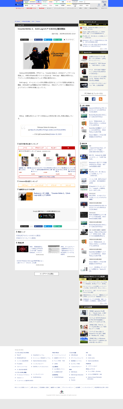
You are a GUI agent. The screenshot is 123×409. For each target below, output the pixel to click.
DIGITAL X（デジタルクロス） (41, 366)
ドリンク (54, 185)
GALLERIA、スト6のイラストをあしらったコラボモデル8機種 (97, 197)
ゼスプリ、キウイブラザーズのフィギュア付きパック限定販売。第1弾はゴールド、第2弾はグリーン (95, 283)
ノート (25, 148)
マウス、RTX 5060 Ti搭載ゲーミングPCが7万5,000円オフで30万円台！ (97, 71)
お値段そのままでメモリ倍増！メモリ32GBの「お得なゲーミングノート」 (97, 58)
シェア (39, 39)
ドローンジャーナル (22, 366)
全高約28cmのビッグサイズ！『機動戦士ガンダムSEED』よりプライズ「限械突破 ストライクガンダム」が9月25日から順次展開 (95, 296)
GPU (80, 8)
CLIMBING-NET (58, 372)
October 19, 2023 (56, 134)
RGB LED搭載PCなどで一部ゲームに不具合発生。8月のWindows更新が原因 (97, 216)
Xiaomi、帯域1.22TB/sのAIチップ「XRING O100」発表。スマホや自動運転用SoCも (98, 234)
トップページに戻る (47, 274)
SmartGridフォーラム (38, 355)
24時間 (90, 24)
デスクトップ (39, 148)
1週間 (97, 24)
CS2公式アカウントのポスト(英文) (28, 235)
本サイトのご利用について (22, 387)
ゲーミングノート (72, 8)
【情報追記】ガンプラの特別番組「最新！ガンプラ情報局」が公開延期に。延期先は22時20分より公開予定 (95, 301)
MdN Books (74, 372)
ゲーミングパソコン (59, 8)
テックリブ (72, 377)
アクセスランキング (90, 22)
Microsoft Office (94, 8)
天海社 (89, 355)
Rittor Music (55, 352)
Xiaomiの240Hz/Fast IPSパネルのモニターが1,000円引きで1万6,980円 (98, 110)
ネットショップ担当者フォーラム (41, 358)
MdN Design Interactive (77, 374)
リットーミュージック (60, 355)
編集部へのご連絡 (55, 387)
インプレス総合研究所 (22, 361)
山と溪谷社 (55, 366)
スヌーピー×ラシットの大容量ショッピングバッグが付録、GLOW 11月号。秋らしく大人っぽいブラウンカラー (95, 288)
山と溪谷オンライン (59, 369)
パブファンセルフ (92, 366)
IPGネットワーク (90, 369)
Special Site (88, 52)
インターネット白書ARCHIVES (25, 380)
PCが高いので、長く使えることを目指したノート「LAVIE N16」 (97, 173)
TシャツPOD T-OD (59, 361)
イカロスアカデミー (76, 366)
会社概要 (78, 387)
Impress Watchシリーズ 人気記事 (94, 276)
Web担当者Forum (21, 358)
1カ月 (104, 24)
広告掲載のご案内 (44, 387)
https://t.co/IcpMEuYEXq (38, 130)
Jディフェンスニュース (77, 358)
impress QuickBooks (93, 361)
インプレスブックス (38, 374)
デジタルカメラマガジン (23, 374)
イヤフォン (25, 185)
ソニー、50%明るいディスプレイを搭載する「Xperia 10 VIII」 (97, 269)
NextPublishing (37, 377)
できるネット (20, 377)
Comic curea (91, 358)
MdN (70, 369)
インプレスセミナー (38, 363)
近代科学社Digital (58, 377)
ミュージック (39, 185)
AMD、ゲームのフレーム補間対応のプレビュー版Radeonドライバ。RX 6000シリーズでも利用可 (68, 250)
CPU (85, 8)
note (59, 39)
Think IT (19, 355)
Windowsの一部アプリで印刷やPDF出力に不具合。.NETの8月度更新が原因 (98, 164)
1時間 (82, 24)
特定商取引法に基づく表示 (101, 387)
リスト (31, 39)
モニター (49, 8)
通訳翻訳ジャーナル (76, 361)
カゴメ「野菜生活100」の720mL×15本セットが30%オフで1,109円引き (97, 123)
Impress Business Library (39, 361)
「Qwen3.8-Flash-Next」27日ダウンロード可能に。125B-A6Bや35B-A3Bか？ (97, 150)
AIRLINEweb (74, 355)
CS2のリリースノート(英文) (26, 238)
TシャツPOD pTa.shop (94, 371)
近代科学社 (55, 374)
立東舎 (56, 363)
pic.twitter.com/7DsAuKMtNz (56, 130)
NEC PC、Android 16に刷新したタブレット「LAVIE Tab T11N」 (97, 157)
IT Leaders (19, 363)
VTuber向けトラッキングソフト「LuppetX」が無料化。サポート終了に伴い (97, 188)
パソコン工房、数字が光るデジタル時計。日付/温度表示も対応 (97, 181)
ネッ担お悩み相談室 (22, 369)
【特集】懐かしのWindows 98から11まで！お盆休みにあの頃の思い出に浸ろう (98, 340)
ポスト (25, 39)
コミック (68, 185)
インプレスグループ (87, 387)
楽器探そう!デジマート (60, 358)
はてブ (49, 39)
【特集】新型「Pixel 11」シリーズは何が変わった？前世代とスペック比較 (97, 326)
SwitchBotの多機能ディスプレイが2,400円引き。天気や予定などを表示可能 (97, 130)
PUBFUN (88, 363)
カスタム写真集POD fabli (95, 374)
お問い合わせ (34, 387)
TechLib (73, 380)
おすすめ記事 (88, 307)
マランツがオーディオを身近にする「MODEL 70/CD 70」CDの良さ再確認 (98, 78)
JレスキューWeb (75, 363)
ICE (87, 352)
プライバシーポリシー (68, 387)
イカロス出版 (72, 352)
